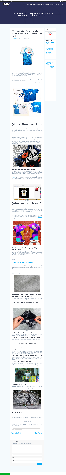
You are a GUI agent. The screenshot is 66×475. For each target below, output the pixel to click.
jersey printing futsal (49, 91)
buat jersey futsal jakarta (50, 74)
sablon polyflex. (49, 98)
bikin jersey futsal (50, 64)
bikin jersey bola (49, 63)
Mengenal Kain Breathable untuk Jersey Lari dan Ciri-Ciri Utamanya (22, 262)
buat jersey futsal (49, 69)
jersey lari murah (26, 263)
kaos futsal (49, 95)
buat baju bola (50, 66)
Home (28, 4)
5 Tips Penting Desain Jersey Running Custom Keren (20, 213)
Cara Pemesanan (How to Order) (48, 4)
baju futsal (48, 62)
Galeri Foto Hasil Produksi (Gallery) (36, 4)
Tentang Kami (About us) (59, 4)
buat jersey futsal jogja (49, 74)
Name (13, 454)
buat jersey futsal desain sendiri (50, 72)
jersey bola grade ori (50, 86)
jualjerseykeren (14, 38)
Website (13, 460)
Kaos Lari (25, 418)
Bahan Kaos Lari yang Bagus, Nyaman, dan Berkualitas (20, 260)
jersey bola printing (50, 88)
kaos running (18, 85)
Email (13, 457)
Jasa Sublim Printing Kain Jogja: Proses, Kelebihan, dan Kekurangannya (50, 46)
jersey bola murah (51, 86)
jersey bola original (50, 87)
